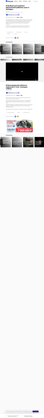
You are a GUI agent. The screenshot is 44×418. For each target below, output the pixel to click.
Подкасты (25, 1)
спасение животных (26, 112)
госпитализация (18, 32)
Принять (35, 411)
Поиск (36, 1)
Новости (16, 1)
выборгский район (10, 32)
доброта (18, 112)
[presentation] (1, 49)
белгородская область (10, 112)
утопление (15, 33)
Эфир (29, 1)
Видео (20, 1)
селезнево (8, 33)
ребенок (26, 32)
